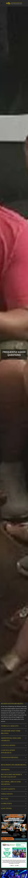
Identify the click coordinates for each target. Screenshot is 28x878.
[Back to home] (14, 3)
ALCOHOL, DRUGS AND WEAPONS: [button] (11, 783)
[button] (1, 3)
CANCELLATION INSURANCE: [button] (8, 751)
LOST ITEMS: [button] (6, 808)
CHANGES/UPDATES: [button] (9, 757)
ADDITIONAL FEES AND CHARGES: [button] (11, 739)
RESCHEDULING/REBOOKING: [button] (14, 765)
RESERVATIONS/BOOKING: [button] (12, 704)
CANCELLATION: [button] (8, 745)
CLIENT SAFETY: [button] (8, 789)
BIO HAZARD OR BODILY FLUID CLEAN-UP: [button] (11, 775)
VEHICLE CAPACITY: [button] (10, 726)
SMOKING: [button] (5, 770)
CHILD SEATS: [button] (7, 794)
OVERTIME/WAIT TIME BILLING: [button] (10, 732)
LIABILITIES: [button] (6, 803)
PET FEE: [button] (5, 799)
